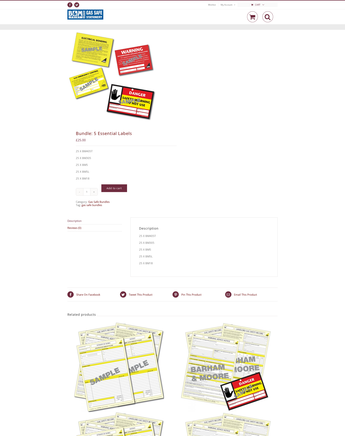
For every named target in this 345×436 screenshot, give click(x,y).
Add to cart (114, 188)
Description (74, 221)
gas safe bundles (92, 205)
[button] (267, 16)
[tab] (94, 220)
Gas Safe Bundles (99, 202)
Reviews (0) (74, 228)
